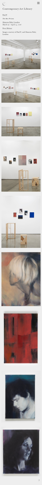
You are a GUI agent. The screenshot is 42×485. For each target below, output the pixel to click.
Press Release (7, 28)
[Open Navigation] (38, 3)
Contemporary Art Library (17, 9)
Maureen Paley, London (11, 22)
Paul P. (5, 15)
